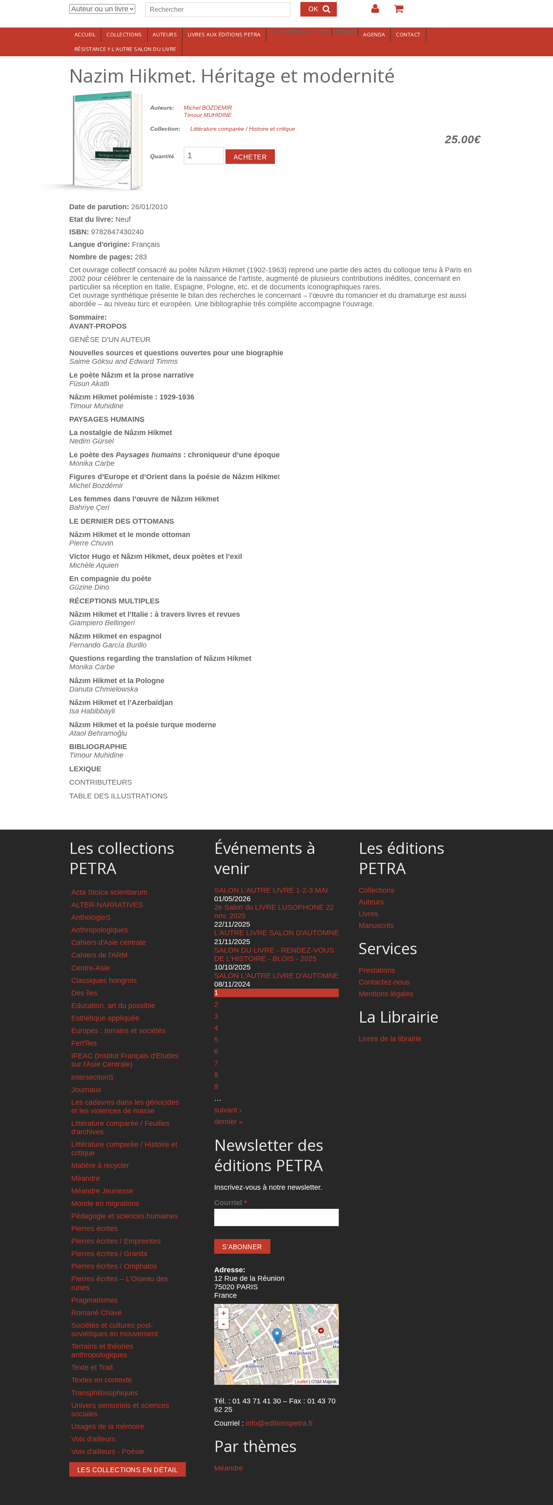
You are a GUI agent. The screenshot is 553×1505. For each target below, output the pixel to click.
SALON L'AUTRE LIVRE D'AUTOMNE (276, 976)
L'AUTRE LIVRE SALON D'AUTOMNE (276, 933)
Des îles (84, 993)
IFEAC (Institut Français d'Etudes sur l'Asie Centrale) (125, 1060)
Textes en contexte (101, 1380)
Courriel (230, 1203)
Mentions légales (386, 994)
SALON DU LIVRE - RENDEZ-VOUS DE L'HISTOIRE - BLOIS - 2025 (274, 954)
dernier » (228, 1122)
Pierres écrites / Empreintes (116, 1241)
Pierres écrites (94, 1229)
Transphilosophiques (104, 1393)
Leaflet (301, 1381)
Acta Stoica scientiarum (109, 892)
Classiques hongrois (104, 980)
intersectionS (92, 1077)
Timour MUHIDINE (208, 115)
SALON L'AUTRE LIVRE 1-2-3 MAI (271, 890)
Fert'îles (84, 1043)
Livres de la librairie (390, 1039)
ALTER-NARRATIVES (107, 905)
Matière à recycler (100, 1165)
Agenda (374, 34)
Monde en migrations (105, 1203)
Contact (408, 34)
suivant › (228, 1110)
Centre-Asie (90, 968)
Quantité (162, 156)
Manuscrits (376, 925)
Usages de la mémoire (107, 1426)
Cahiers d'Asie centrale (108, 942)
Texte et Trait (92, 1367)
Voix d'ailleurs (93, 1439)
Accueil (85, 34)
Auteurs (165, 34)
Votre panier (395, 12)
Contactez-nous (384, 982)
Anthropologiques (99, 930)
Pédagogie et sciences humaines (124, 1216)
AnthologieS (91, 917)
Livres (368, 914)
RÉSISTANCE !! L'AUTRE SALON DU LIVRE (125, 49)
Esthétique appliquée (105, 1018)
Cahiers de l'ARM (99, 955)
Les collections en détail (127, 1470)
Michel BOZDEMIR (208, 107)
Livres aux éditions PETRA (224, 34)
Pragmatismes (94, 1300)
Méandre (85, 1178)
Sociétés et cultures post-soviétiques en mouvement (114, 1329)
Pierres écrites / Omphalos (114, 1266)
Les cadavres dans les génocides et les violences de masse (125, 1106)
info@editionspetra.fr (279, 1423)
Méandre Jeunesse (102, 1191)
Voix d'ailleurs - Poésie (107, 1452)
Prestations (377, 970)
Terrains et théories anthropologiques (102, 1350)
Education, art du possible (113, 1006)
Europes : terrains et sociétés (118, 1031)
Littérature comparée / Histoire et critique (242, 128)
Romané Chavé (96, 1313)
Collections (124, 34)
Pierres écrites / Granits (109, 1254)
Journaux (86, 1090)
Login (371, 12)
